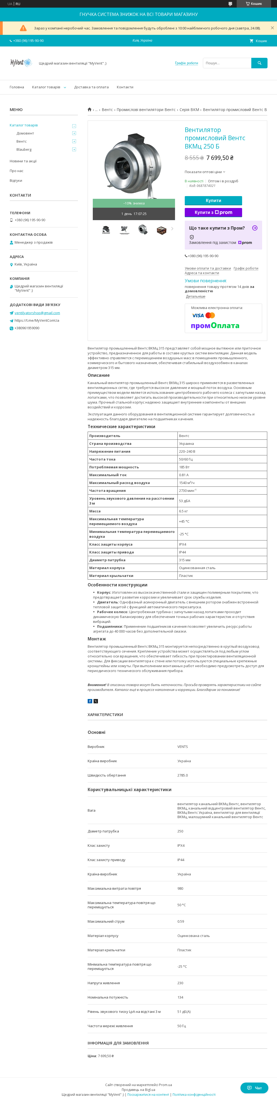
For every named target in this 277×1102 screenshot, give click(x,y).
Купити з (204, 212)
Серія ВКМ (189, 109)
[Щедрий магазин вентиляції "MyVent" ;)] (21, 72)
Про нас (16, 170)
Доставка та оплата (91, 87)
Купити (213, 200)
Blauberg (24, 149)
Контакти (125, 87)
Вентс (107, 109)
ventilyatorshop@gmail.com (37, 313)
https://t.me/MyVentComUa (37, 320)
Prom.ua (165, 1085)
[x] (96, 702)
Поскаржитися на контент (148, 1094)
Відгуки (16, 180)
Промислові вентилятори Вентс (146, 109)
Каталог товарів (46, 87)
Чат (258, 1088)
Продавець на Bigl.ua (138, 1089)
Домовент (25, 133)
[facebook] (90, 702)
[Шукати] (259, 63)
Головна (17, 87)
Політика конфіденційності (194, 1094)
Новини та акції (23, 161)
